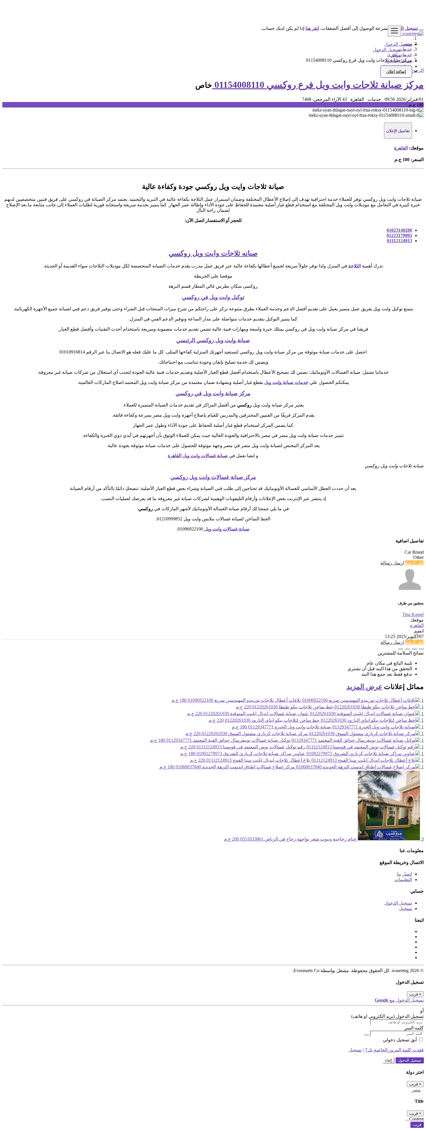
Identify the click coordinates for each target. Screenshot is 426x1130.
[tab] (398, 131)
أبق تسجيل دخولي (400, 1039)
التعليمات (403, 879)
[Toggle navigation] (394, 31)
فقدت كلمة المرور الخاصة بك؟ (394, 1049)
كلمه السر (414, 1027)
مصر (416, 1089)
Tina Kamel (413, 614)
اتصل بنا (404, 874)
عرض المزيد (364, 686)
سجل (395, 55)
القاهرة (401, 147)
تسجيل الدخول (386, 49)
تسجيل (405, 908)
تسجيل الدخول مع (399, 1000)
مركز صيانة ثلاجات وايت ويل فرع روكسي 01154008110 (318, 84)
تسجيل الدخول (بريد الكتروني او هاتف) (387, 1016)
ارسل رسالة (392, 562)
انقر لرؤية (414, 562)
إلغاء (388, 1060)
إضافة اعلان (396, 71)
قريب (417, 1124)
